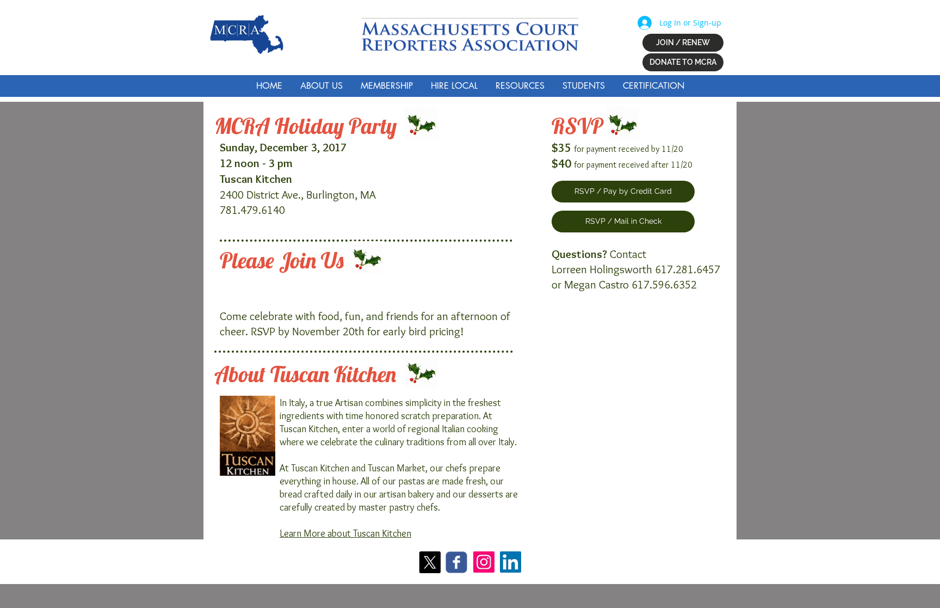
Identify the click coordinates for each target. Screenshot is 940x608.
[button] (321, 86)
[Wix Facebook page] (456, 562)
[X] (430, 562)
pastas (411, 481)
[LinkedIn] (510, 562)
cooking (482, 429)
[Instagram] (483, 562)
